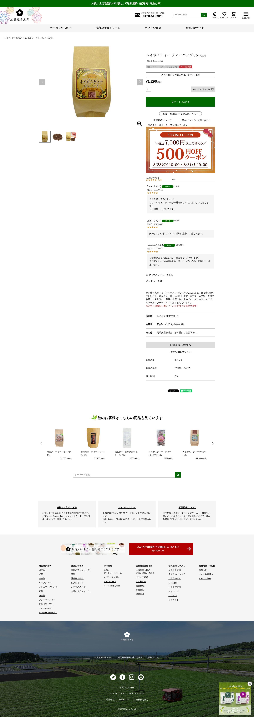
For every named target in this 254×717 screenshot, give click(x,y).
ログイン (172, 595)
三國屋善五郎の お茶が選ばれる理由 (145, 571)
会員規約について (176, 574)
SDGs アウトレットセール (113, 571)
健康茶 (18, 38)
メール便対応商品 (112, 586)
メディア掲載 (142, 577)
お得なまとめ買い (112, 577)
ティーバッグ (45, 608)
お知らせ (203, 570)
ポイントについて (127, 507)
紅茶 (41, 574)
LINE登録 (172, 583)
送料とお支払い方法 (67, 507)
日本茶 (42, 570)
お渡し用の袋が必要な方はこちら (179, 114)
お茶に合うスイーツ (80, 591)
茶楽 (73, 574)
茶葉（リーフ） (46, 604)
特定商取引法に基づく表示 (130, 657)
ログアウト (173, 600)
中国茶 (42, 595)
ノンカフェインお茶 (48, 587)
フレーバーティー (47, 600)
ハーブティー (45, 583)
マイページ (173, 591)
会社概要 (140, 586)
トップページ (8, 38)
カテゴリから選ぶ (60, 27)
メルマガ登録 (174, 587)
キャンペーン (110, 582)
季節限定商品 (77, 578)
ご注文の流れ (174, 578)
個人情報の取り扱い (104, 657)
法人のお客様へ (206, 574)
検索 (204, 15)
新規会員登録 (174, 570)
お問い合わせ (153, 657)
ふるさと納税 (205, 578)
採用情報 (140, 594)
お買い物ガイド (195, 27)
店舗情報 (140, 590)
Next (140, 82)
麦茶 (41, 591)
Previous (42, 82)
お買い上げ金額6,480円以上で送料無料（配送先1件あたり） (127, 3)
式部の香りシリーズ (108, 27)
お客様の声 (141, 582)
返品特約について (162, 120)
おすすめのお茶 (78, 587)
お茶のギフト (77, 583)
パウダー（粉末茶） (48, 613)
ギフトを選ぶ (153, 27)
